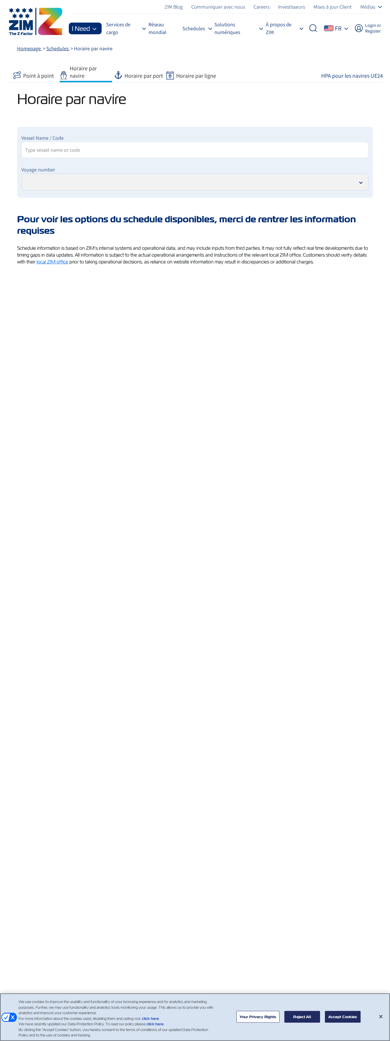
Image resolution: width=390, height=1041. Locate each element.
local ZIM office (52, 262)
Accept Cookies (342, 1016)
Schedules (58, 48)
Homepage (29, 48)
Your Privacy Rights (258, 1016)
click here (150, 1018)
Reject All (302, 1016)
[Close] (381, 1016)
